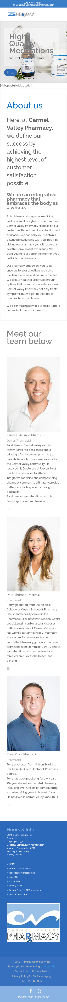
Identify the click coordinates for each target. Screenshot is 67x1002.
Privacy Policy (16, 886)
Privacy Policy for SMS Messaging (25, 890)
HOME (12, 864)
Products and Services (20, 868)
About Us (13, 877)
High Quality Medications (31, 43)
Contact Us (14, 881)
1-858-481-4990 (15, 841)
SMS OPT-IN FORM (18, 894)
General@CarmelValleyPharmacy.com (25, 845)
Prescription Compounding (22, 873)
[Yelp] (39, 991)
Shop (10, 72)
